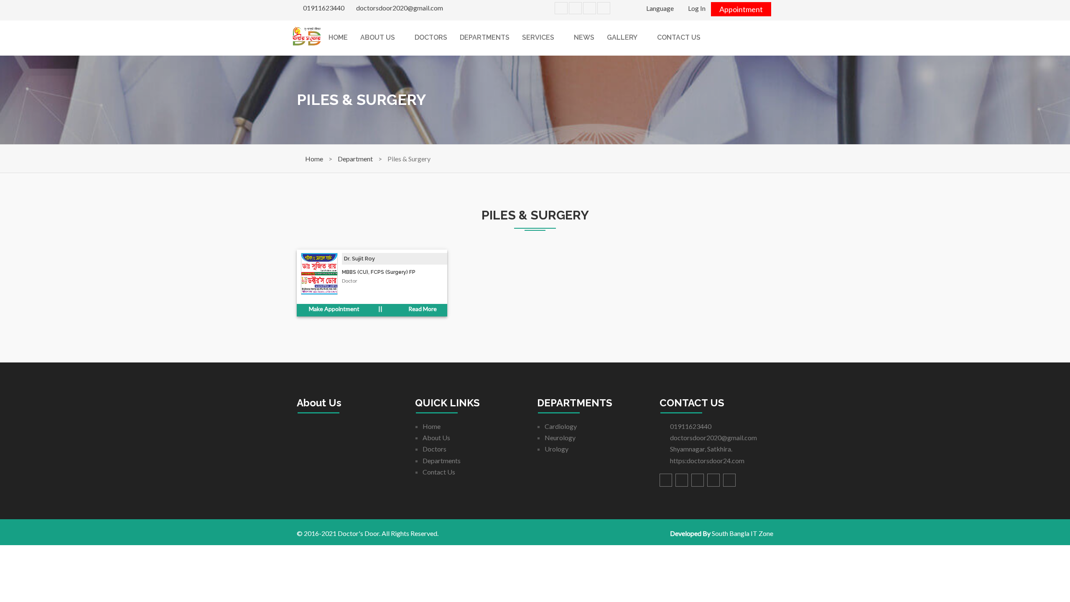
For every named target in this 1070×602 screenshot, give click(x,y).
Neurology (560, 437)
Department (355, 159)
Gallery (622, 37)
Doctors (431, 37)
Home (338, 37)
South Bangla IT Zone (742, 533)
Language (659, 8)
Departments (485, 37)
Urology (556, 449)
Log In (696, 8)
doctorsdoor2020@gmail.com (399, 8)
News (584, 37)
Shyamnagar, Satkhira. (700, 449)
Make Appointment (333, 308)
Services (538, 37)
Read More (422, 308)
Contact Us (679, 37)
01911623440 (323, 8)
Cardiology (561, 426)
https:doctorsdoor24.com (706, 460)
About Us (377, 37)
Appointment (741, 9)
